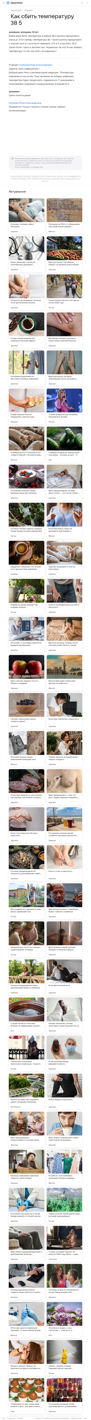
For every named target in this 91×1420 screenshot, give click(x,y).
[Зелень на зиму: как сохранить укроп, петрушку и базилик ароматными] (26, 1091)
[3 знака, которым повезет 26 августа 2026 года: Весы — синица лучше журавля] (64, 1244)
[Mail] (8, 3)
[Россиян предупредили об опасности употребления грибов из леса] (26, 863)
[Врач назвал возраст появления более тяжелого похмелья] (64, 901)
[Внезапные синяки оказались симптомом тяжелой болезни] (64, 330)
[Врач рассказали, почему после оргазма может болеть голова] (64, 635)
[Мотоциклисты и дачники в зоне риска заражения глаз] (26, 901)
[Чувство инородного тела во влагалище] (64, 558)
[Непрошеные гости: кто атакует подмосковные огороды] (26, 939)
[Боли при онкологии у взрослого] (64, 711)
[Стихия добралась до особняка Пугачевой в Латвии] (64, 406)
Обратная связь (76, 1418)
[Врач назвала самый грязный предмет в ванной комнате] (64, 939)
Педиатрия (28, 10)
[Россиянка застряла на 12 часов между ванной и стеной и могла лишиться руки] (26, 1206)
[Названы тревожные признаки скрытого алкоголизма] (26, 1167)
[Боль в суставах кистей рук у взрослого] (26, 825)
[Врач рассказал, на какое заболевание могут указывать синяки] (64, 368)
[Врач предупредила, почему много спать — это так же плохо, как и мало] (64, 482)
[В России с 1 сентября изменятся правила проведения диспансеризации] (26, 635)
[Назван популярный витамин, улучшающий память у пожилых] (26, 977)
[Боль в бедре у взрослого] (64, 1091)
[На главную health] (16, 3)
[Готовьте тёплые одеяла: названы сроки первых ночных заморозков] (26, 520)
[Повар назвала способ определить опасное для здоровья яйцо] (26, 406)
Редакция (38, 1418)
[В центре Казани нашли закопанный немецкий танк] (26, 749)
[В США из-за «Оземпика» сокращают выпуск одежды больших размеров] (64, 1167)
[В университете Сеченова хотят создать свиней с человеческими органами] (26, 444)
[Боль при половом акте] (64, 977)
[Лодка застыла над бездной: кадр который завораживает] (64, 1206)
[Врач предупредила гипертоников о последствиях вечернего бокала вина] (26, 1129)
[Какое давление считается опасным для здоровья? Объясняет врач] (26, 254)
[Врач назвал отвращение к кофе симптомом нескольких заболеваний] (64, 1129)
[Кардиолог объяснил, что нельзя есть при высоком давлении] (26, 558)
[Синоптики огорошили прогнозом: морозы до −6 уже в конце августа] (26, 1053)
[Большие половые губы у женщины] (26, 216)
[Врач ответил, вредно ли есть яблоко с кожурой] (26, 673)
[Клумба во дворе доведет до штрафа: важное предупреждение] (26, 597)
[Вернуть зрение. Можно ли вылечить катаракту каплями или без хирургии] (26, 1358)
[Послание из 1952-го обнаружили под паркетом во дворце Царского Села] (64, 216)
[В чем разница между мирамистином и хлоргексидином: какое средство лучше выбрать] (64, 1053)
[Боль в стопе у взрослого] (64, 863)
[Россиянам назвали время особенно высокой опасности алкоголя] (64, 825)
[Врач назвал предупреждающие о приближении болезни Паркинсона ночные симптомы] (26, 1244)
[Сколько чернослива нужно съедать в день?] (26, 711)
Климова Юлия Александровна (35, 65)
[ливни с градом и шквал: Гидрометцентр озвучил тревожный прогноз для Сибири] (64, 1358)
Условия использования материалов (56, 1418)
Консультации (16, 10)
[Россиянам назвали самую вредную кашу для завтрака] (26, 482)
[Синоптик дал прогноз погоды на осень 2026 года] (64, 292)
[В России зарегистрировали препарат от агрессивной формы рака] (26, 1320)
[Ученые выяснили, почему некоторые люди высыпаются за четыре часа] (64, 1015)
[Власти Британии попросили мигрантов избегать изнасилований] (64, 673)
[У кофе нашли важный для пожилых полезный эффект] (26, 330)
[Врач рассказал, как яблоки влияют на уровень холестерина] (64, 254)
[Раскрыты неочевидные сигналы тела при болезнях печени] (26, 292)
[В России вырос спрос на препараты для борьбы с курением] (64, 520)
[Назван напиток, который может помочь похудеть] (64, 749)
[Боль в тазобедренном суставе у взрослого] (64, 597)
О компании (11, 1418)
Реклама (20, 1418)
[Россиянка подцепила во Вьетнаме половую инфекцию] (26, 368)
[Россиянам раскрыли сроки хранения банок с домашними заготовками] (64, 1396)
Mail (3, 1418)
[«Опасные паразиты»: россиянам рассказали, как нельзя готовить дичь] (26, 787)
